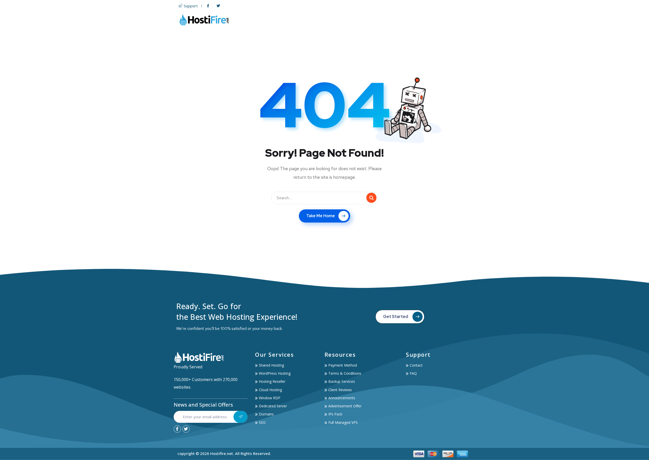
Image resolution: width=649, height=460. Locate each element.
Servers (346, 19)
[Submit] (240, 417)
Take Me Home (320, 215)
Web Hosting (315, 19)
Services (408, 19)
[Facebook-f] (177, 429)
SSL (390, 19)
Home (291, 19)
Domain (373, 19)
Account (435, 19)
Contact (463, 19)
